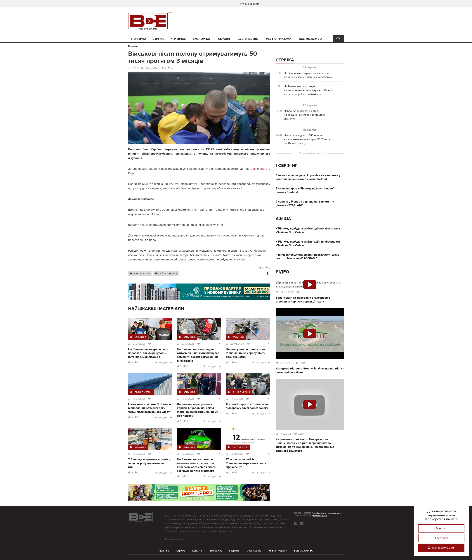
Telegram (441, 528)
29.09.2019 (286, 363)
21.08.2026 (139, 343)
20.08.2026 (237, 343)
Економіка (201, 39)
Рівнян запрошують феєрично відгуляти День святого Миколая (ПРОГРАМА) (307, 256)
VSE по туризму (278, 39)
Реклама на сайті (249, 3)
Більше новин (307, 153)
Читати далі (161, 362)
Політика (138, 39)
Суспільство (248, 39)
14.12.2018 (285, 433)
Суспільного (259, 169)
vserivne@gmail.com (220, 531)
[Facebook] (267, 273)
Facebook (441, 538)
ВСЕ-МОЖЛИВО (310, 39)
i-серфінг (223, 39)
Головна (133, 46)
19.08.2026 (139, 398)
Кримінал (178, 39)
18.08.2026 (139, 453)
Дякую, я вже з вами (441, 547)
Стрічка (158, 39)
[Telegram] (301, 523)
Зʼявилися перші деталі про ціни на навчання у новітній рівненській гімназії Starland (308, 177)
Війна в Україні (168, 273)
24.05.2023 (287, 292)
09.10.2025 (152, 67)
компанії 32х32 (320, 515)
